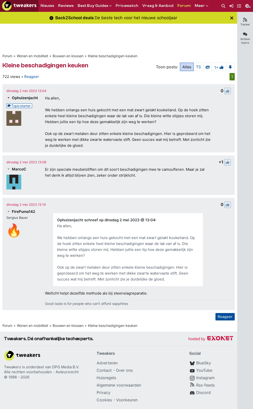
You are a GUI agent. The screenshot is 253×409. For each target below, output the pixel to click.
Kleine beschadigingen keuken (112, 56)
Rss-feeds (205, 385)
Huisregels (106, 377)
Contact (104, 370)
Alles (186, 66)
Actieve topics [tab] (245, 40)
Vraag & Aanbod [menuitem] (157, 5)
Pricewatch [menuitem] (127, 5)
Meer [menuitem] (200, 5)
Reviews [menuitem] (66, 5)
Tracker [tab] (245, 24)
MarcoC (19, 169)
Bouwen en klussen (68, 56)
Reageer (31, 76)
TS (198, 66)
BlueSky (203, 362)
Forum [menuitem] (184, 5)
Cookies (104, 399)
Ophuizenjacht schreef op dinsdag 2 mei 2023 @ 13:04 (106, 220)
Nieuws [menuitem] (47, 5)
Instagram (205, 377)
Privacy (103, 392)
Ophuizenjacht (25, 97)
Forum (7, 56)
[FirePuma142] (13, 230)
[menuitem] (223, 6)
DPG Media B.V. (65, 367)
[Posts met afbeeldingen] (207, 67)
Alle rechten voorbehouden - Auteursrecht (41, 372)
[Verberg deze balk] (231, 18)
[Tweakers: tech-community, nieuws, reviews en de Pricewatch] (19, 6)
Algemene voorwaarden (119, 385)
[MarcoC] (13, 182)
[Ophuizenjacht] (13, 118)
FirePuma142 (23, 211)
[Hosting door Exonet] (210, 339)
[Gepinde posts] (230, 67)
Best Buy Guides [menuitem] (93, 5)
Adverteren (107, 362)
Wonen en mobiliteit (32, 56)
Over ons (124, 370)
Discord (203, 392)
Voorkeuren (127, 399)
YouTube (204, 370)
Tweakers (12, 367)
